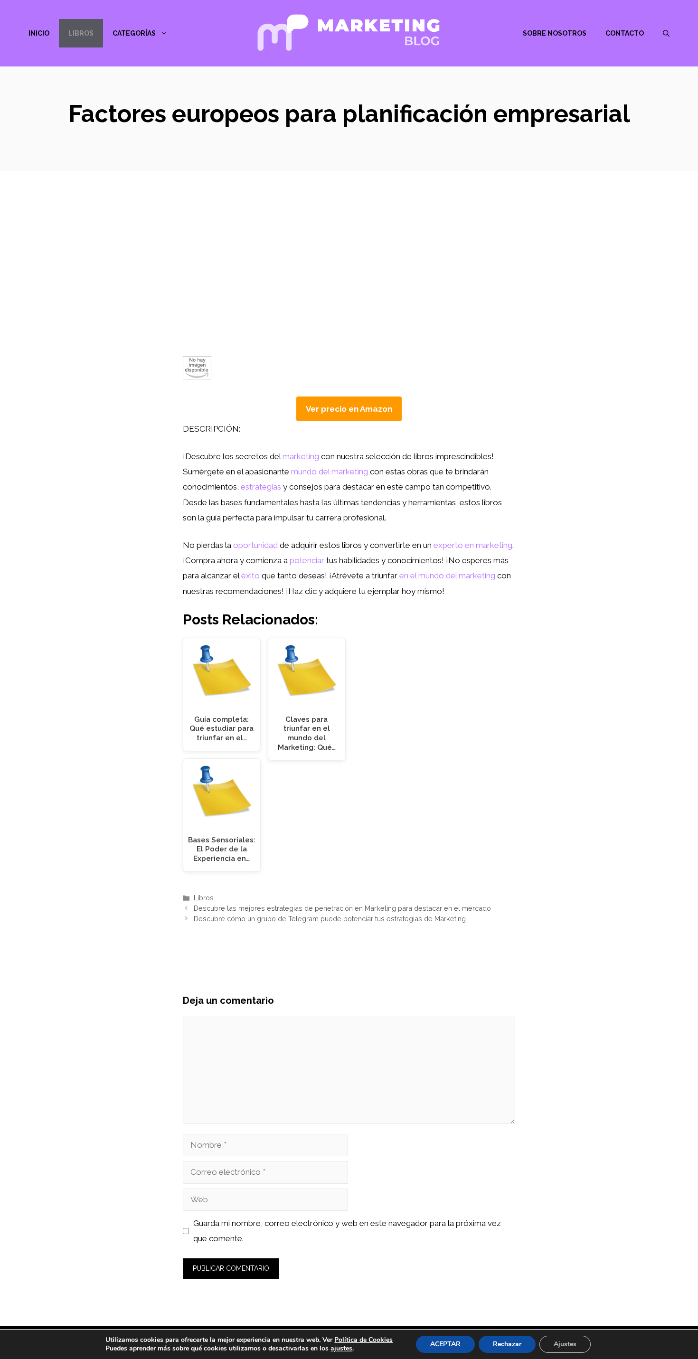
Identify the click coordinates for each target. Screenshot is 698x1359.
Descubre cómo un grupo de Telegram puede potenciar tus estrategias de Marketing (330, 919)
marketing (301, 456)
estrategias (261, 486)
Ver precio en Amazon (349, 409)
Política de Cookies (363, 1339)
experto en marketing (473, 545)
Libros (81, 33)
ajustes (341, 1348)
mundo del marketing (329, 471)
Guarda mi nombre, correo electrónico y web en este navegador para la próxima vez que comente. (347, 1230)
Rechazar (507, 1344)
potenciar (307, 560)
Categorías (134, 33)
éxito (250, 575)
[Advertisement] (349, 284)
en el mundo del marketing (447, 575)
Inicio (38, 33)
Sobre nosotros (554, 33)
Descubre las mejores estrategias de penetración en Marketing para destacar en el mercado (342, 908)
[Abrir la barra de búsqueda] (666, 33)
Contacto (624, 33)
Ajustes (565, 1344)
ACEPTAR (445, 1344)
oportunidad (255, 545)
